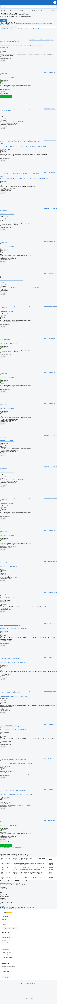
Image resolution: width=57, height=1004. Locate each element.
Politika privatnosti (6, 952)
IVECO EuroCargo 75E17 (5, 868)
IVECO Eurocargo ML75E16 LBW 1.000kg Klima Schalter (16, 794)
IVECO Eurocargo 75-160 (7, 77)
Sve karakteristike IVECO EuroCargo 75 (10, 883)
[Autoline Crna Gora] (9, 2)
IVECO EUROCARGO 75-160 (8, 114)
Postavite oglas (6, 96)
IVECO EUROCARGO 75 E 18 (8, 566)
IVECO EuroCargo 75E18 (5, 864)
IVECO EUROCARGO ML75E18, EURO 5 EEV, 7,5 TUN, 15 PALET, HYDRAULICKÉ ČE (24, 179)
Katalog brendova (6, 960)
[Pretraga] (54, 7)
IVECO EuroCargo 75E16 (5, 859)
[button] (55, 2)
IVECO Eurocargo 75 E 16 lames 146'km (11, 280)
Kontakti (4, 924)
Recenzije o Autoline (7, 957)
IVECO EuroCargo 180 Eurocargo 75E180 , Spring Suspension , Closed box (21, 45)
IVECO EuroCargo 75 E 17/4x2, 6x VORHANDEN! (14, 629)
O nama (4, 919)
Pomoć (3, 922)
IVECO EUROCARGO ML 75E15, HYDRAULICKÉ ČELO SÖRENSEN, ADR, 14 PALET (24, 146)
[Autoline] (2, 11)
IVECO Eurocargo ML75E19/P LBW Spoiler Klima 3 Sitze (16, 763)
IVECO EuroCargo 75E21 (7, 597)
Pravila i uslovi (5, 949)
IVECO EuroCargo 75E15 (5, 878)
